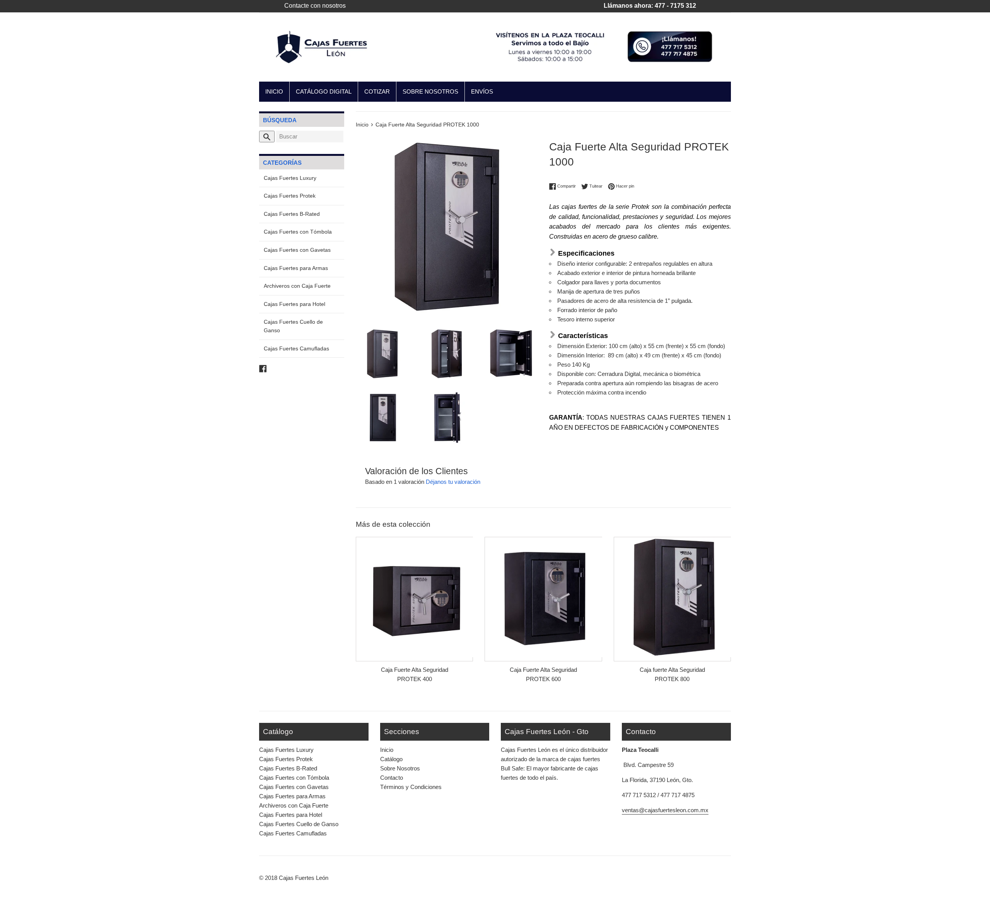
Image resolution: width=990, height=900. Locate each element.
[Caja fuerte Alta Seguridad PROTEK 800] (672, 597)
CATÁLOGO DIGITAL (324, 91)
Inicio (386, 749)
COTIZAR (377, 91)
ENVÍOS (482, 91)
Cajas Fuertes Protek (290, 196)
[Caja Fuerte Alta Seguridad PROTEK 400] (414, 597)
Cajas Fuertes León (303, 877)
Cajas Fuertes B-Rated (292, 214)
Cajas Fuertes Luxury (290, 178)
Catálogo (391, 759)
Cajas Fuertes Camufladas (296, 349)
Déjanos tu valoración (453, 481)
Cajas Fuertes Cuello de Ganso (293, 326)
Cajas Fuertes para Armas (296, 268)
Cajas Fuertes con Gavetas (297, 250)
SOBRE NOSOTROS (430, 91)
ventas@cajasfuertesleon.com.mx (665, 810)
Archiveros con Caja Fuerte (297, 286)
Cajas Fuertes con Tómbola (298, 232)
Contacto (391, 777)
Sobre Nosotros (400, 768)
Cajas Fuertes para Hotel (294, 304)
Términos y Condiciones (411, 787)
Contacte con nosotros (315, 5)
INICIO (274, 91)
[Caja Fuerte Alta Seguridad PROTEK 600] (543, 597)
